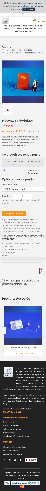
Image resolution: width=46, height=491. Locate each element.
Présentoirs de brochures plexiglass (17, 50)
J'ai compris (29, 9)
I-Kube (34, 475)
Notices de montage (12, 429)
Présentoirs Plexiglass (34, 53)
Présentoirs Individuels (11, 53)
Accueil (5, 47)
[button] (43, 21)
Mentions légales (10, 432)
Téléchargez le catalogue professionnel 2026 (20, 282)
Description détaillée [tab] (14, 213)
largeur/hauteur (9, 184)
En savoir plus (16, 9)
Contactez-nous (10, 422)
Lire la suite (23, 145)
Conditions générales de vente (16, 436)
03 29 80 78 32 (12, 412)
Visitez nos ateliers (11, 425)
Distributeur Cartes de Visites (23, 347)
